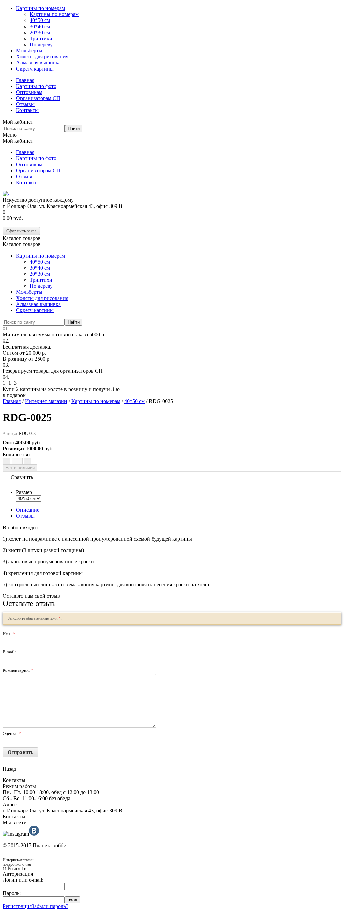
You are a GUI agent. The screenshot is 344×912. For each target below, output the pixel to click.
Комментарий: (18, 670)
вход (72, 899)
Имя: (9, 633)
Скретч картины (35, 69)
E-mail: (9, 651)
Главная (25, 80)
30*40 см (40, 26)
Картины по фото (36, 86)
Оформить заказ (21, 230)
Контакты (27, 110)
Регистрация (17, 906)
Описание (27, 510)
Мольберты (29, 50)
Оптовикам (29, 92)
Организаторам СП (38, 98)
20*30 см (40, 32)
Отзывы (25, 104)
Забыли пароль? (50, 906)
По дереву (41, 44)
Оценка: (12, 733)
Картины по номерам (40, 8)
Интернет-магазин (46, 401)
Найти (74, 128)
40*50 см (40, 20)
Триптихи (41, 38)
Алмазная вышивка (38, 62)
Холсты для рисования (42, 56)
